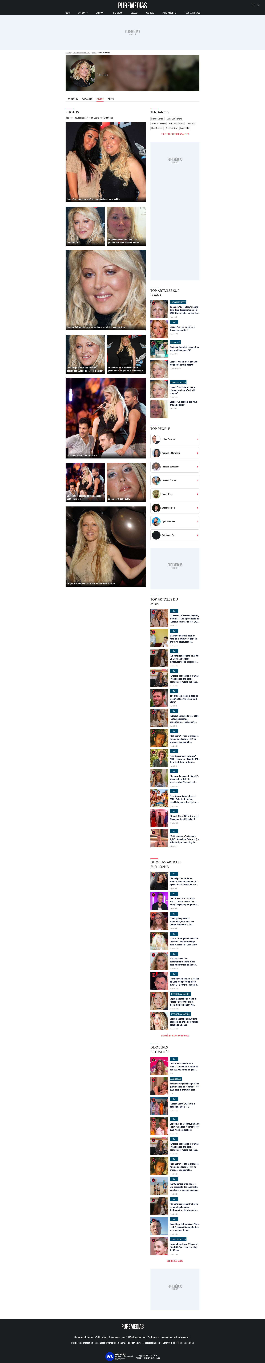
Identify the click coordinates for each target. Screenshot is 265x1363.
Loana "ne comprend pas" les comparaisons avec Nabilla (93, 199)
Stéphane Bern (171, 128)
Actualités (87, 99)
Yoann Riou (191, 123)
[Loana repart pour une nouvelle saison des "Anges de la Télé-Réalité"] (85, 354)
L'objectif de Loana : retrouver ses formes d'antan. (91, 583)
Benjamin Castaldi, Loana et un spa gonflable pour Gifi (184, 348)
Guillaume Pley (168, 535)
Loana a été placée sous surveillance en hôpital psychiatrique (96, 327)
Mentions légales (137, 1337)
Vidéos (111, 99)
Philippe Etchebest (176, 123)
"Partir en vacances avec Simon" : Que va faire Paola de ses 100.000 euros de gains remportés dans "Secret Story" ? (184, 1069)
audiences (83, 13)
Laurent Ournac (169, 480)
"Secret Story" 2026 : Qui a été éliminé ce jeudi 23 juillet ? (184, 818)
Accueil (68, 53)
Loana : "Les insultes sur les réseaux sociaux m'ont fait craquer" (183, 390)
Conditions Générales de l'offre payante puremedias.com (133, 1343)
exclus (134, 13)
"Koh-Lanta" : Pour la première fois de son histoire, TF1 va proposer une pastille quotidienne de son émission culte (184, 742)
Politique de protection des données (88, 1343)
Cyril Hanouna (168, 521)
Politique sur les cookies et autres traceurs (168, 1337)
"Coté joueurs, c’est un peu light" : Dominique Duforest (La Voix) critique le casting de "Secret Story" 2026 (184, 841)
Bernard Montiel (157, 119)
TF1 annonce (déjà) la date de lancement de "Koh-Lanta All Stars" (184, 699)
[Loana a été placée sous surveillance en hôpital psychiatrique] (106, 290)
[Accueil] (132, 5)
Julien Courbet (169, 439)
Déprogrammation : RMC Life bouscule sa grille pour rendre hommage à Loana (184, 1022)
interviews (117, 13)
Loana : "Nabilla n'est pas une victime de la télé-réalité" (183, 363)
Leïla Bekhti (184, 128)
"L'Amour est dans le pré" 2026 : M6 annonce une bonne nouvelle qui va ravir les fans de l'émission (184, 680)
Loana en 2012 (73, 242)
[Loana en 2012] (85, 226)
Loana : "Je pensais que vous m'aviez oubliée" (183, 403)
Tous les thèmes (192, 13)
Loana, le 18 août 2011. (119, 499)
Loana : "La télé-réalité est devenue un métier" (182, 328)
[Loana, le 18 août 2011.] (126, 482)
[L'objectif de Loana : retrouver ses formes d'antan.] (106, 546)
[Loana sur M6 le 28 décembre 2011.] (106, 418)
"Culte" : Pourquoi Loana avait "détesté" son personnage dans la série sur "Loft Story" (184, 941)
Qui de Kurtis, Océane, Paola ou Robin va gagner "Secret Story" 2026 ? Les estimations (184, 1126)
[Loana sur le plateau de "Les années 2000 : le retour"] (85, 482)
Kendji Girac (167, 494)
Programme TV (169, 13)
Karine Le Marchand (174, 119)
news (67, 13)
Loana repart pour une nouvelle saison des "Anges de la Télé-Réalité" (85, 369)
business (150, 13)
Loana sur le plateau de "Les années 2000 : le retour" (84, 497)
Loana (94, 53)
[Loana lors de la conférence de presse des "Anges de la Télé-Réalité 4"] (126, 354)
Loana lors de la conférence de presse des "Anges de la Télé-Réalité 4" (126, 369)
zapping (99, 13)
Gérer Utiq (167, 1343)
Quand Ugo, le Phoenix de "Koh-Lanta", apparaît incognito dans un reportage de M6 (184, 1227)
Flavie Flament (157, 128)
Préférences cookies (184, 1343)
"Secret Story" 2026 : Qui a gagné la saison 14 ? (182, 1105)
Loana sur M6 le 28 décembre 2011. (83, 455)
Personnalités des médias (81, 53)
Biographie (73, 99)
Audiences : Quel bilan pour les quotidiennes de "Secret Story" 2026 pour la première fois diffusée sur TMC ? (184, 1088)
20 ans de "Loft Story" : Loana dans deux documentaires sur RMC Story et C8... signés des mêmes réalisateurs (184, 312)
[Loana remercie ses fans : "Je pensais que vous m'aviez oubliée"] (126, 226)
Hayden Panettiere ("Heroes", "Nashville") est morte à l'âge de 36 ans (184, 1247)
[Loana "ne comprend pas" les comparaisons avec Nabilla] (106, 162)
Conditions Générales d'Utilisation (90, 1337)
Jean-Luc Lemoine (158, 123)
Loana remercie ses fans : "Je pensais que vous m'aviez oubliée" (124, 241)
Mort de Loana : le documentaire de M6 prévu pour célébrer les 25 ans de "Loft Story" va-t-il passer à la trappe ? (184, 964)
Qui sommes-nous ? (118, 1337)
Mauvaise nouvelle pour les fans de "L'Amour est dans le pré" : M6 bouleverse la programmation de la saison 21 (184, 640)
